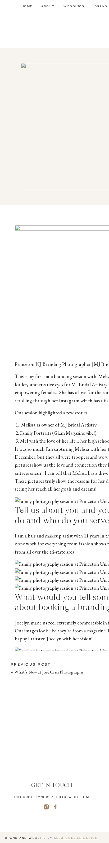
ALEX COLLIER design (76, 837)
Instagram (25, 683)
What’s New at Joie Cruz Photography (49, 672)
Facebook (24, 695)
